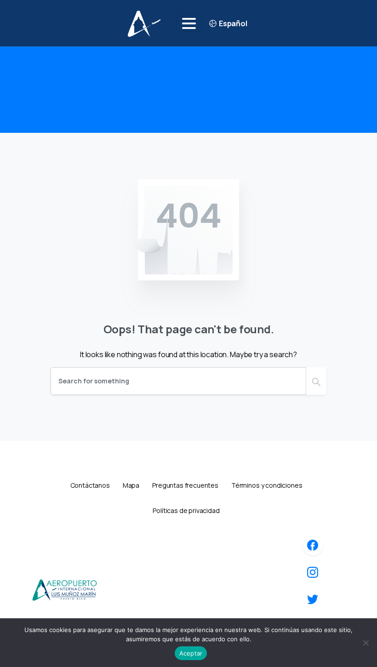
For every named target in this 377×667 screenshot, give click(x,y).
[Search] (316, 381)
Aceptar (191, 653)
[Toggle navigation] (189, 23)
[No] (365, 642)
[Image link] (64, 589)
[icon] (312, 545)
